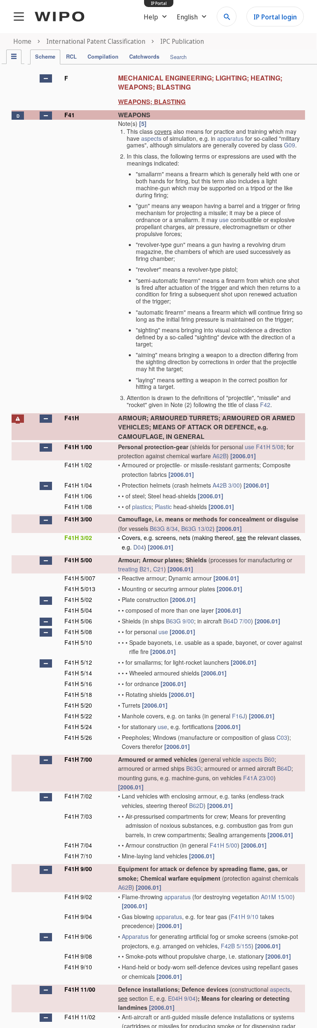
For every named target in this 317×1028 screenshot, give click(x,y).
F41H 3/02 (78, 537)
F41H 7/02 (78, 796)
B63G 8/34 (164, 528)
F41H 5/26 (78, 737)
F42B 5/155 (236, 946)
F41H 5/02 (78, 599)
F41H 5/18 (78, 694)
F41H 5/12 (78, 662)
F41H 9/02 (78, 897)
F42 (265, 404)
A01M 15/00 (277, 897)
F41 (69, 115)
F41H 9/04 (78, 916)
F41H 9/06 (78, 936)
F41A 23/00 (258, 778)
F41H (71, 418)
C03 (282, 737)
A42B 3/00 (226, 485)
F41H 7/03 (78, 816)
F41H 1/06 (78, 496)
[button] (46, 78)
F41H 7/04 (78, 845)
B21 (145, 569)
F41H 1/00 (78, 447)
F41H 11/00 (79, 989)
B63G (193, 768)
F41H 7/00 (78, 759)
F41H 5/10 (78, 642)
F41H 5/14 (78, 673)
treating (128, 569)
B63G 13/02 (197, 528)
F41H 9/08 (78, 956)
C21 (158, 569)
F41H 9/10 (244, 916)
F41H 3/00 (78, 519)
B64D (284, 768)
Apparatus (135, 936)
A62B (220, 456)
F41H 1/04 (78, 485)
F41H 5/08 (270, 447)
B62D (196, 805)
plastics (141, 506)
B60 (269, 759)
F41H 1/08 (78, 506)
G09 (289, 145)
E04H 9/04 (182, 998)
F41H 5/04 (78, 610)
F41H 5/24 (78, 726)
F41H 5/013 (79, 589)
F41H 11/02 (79, 1017)
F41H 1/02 (78, 465)
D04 (138, 547)
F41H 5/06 (78, 621)
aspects (151, 138)
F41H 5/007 (79, 578)
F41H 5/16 (78, 684)
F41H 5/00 (78, 560)
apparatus (230, 138)
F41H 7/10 (78, 856)
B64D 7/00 (237, 621)
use (224, 220)
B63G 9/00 (180, 621)
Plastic (163, 506)
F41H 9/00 (78, 869)
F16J (238, 716)
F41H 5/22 (78, 716)
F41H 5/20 (78, 705)
